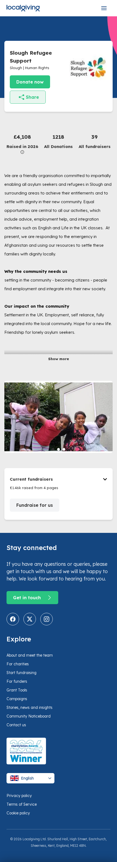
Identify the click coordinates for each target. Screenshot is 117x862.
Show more (58, 359)
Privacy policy (19, 795)
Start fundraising (21, 672)
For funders (17, 681)
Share (32, 97)
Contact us (16, 724)
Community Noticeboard (29, 716)
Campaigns (17, 698)
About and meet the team (30, 655)
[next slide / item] (109, 417)
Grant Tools (17, 690)
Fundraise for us (34, 505)
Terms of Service (22, 804)
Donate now (30, 82)
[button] (22, 143)
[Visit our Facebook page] (13, 619)
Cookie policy (18, 813)
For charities (18, 664)
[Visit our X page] (29, 619)
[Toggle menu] (103, 8)
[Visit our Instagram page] (46, 619)
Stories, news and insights (30, 707)
